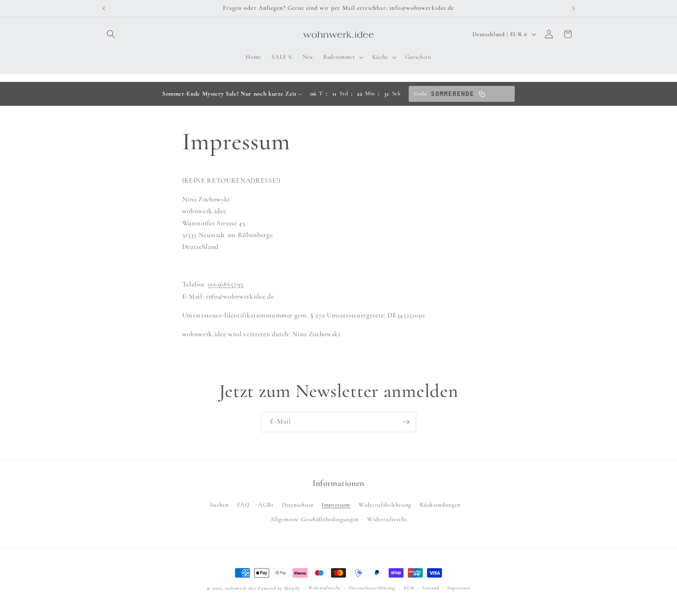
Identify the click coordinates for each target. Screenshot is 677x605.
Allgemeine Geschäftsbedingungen (314, 519)
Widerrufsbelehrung (384, 504)
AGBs (265, 504)
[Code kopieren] (482, 94)
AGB (408, 588)
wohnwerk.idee (240, 588)
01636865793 (225, 284)
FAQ (243, 504)
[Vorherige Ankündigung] (103, 8)
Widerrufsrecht (387, 519)
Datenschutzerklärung (372, 588)
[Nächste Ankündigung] (573, 8)
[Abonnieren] (406, 422)
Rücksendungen (440, 504)
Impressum (336, 504)
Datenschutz (297, 504)
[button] (110, 34)
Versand (430, 588)
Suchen (219, 504)
